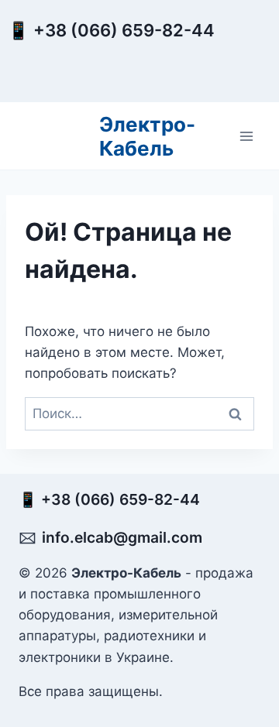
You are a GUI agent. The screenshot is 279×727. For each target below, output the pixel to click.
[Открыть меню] (246, 136)
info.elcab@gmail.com (122, 537)
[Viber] (244, 71)
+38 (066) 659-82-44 (127, 30)
